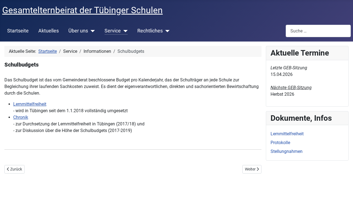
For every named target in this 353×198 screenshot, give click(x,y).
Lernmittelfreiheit (29, 104)
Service (113, 31)
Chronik (20, 117)
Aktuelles (48, 31)
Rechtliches (150, 31)
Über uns (78, 31)
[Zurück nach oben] (343, 188)
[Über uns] (91, 30)
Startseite (18, 31)
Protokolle (280, 142)
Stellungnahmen (287, 151)
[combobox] (318, 31)
